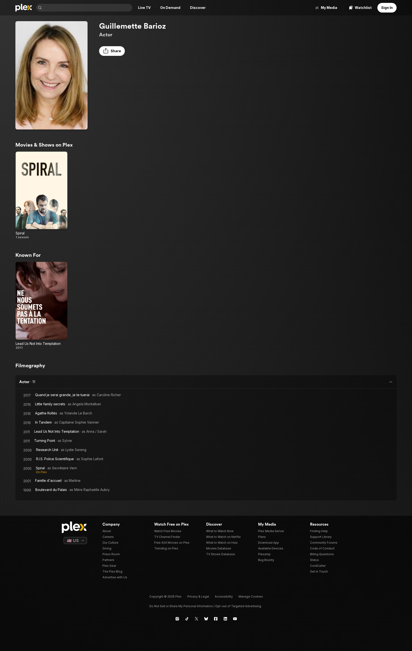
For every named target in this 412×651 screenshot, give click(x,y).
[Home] (23, 8)
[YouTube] (235, 619)
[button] (112, 51)
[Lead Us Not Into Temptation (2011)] (41, 305)
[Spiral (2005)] (41, 195)
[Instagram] (177, 619)
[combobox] (87, 8)
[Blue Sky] (206, 619)
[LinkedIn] (225, 619)
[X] (196, 619)
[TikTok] (187, 619)
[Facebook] (216, 619)
